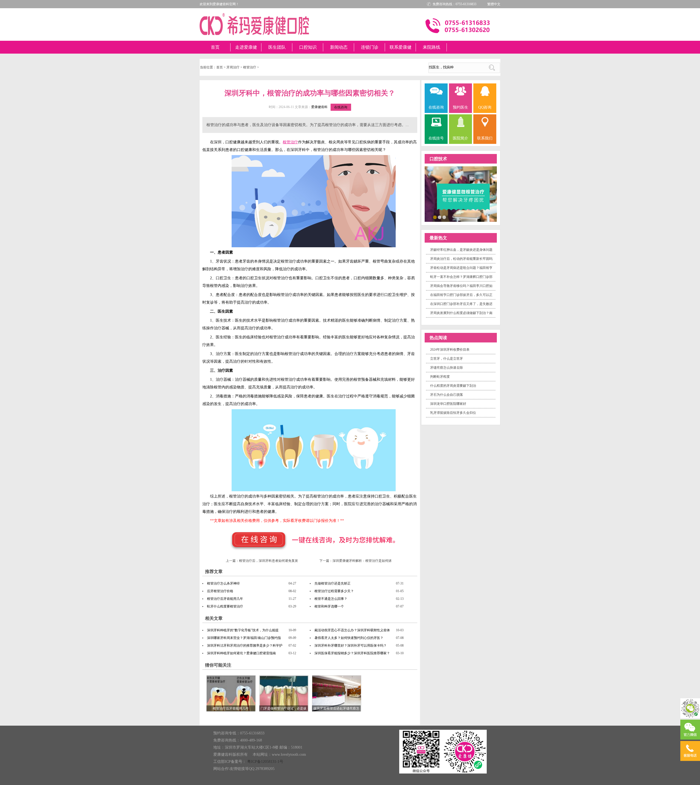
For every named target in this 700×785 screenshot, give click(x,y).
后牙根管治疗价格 (220, 591)
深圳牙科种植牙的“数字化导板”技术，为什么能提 (243, 630)
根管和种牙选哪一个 (329, 606)
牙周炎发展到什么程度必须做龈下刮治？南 (461, 313)
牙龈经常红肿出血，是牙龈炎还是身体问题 (461, 250)
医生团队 (277, 47)
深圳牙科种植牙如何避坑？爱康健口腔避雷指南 (241, 653)
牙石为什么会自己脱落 (446, 395)
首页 (215, 47)
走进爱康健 (246, 47)
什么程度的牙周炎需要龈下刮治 (453, 386)
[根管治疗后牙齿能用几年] (231, 693)
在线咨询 (340, 107)
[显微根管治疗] (461, 194)
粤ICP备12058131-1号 (265, 762)
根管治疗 (249, 67)
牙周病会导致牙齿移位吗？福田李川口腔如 (461, 286)
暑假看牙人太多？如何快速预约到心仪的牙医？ (348, 638)
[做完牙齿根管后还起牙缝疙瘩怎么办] (336, 693)
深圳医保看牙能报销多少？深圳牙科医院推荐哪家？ (352, 653)
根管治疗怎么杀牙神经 (223, 583)
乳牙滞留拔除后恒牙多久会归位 (453, 413)
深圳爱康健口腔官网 (254, 24)
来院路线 (431, 47)
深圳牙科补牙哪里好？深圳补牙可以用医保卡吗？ (350, 645)
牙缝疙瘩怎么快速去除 (446, 368)
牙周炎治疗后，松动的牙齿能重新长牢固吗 (461, 259)
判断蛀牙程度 (440, 377)
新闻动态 (339, 47)
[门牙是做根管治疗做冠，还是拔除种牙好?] (283, 693)
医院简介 (460, 138)
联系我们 (484, 138)
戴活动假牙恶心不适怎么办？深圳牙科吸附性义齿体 (352, 630)
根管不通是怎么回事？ (330, 599)
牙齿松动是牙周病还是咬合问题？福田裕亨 (461, 268)
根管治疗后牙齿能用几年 (225, 599)
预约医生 (460, 107)
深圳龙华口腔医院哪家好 (448, 404)
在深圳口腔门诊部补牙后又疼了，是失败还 (461, 304)
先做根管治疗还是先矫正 (332, 583)
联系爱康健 (401, 47)
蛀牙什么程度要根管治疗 (225, 606)
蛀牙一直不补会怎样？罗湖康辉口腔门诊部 (461, 277)
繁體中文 (493, 4)
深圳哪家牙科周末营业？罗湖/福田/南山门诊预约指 (244, 638)
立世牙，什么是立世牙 (446, 358)
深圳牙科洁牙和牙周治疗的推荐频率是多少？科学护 (244, 645)
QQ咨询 (484, 107)
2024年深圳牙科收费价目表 (449, 349)
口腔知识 (308, 47)
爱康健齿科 (319, 107)
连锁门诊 (369, 47)
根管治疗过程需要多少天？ (334, 591)
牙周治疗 (233, 67)
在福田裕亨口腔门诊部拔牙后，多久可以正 (461, 295)
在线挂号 (436, 138)
